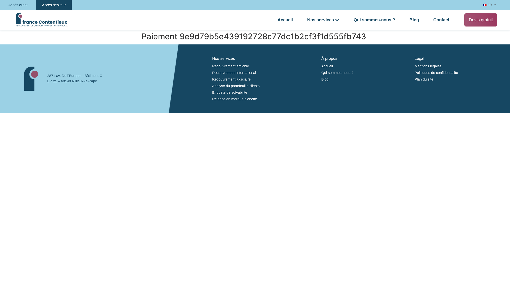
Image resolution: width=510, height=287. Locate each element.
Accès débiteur (54, 5)
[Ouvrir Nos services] (337, 20)
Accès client (17, 5)
